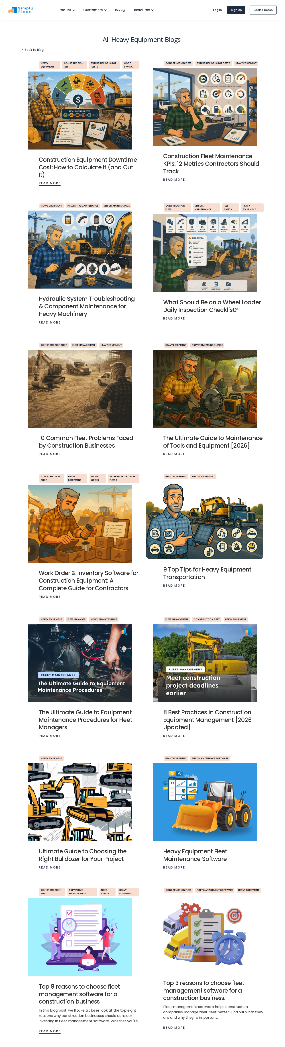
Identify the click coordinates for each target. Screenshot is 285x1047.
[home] (28, 10)
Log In (217, 10)
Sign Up (236, 10)
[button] (65, 10)
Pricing (120, 10)
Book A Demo (263, 10)
